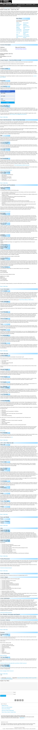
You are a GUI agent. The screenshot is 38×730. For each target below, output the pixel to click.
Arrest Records (19, 30)
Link (12, 437)
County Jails (8, 677)
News (17, 34)
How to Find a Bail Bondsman (7, 707)
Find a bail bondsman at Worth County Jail (21, 165)
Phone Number (25, 22)
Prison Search (29, 4)
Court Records (18, 29)
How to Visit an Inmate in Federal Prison (9, 712)
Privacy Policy (26, 728)
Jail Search (15, 4)
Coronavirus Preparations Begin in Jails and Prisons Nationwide (13, 715)
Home (4, 4)
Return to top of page (19, 727)
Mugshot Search (21, 4)
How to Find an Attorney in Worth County (26, 299)
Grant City (23, 677)
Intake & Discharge (18, 27)
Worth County (31, 677)
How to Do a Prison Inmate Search (8, 710)
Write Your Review (3, 655)
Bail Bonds (18, 25)
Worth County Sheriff (8, 678)
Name (14, 692)
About (34, 4)
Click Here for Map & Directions (20, 48)
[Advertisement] (7, 23)
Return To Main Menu (4, 117)
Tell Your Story (2, 430)
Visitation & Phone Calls (26, 27)
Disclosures (32, 728)
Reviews (24, 37)
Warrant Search (26, 30)
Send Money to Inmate (25, 33)
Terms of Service (18, 728)
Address (17, 22)
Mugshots (25, 24)
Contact (19, 6)
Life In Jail (18, 32)
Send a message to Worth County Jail (6, 670)
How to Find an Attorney (6, 708)
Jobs (17, 37)
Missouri (27, 677)
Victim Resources (26, 36)
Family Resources (19, 36)
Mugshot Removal (5, 705)
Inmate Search (9, 4)
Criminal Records (26, 29)
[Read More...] (22, 717)
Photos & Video (26, 34)
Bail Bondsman (26, 25)
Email (14, 694)
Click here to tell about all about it (6, 170)
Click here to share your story (5, 211)
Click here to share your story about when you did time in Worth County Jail (13, 663)
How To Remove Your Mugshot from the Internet (18, 114)
